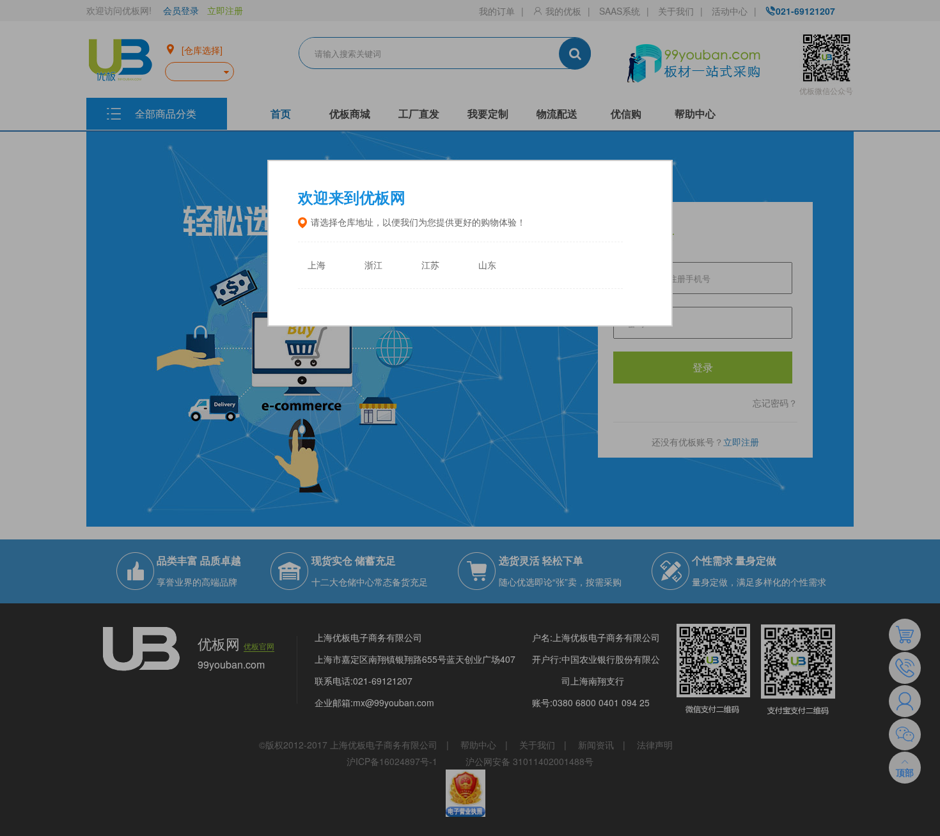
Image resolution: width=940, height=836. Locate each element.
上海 (316, 265)
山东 (487, 265)
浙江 (373, 265)
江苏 (430, 265)
